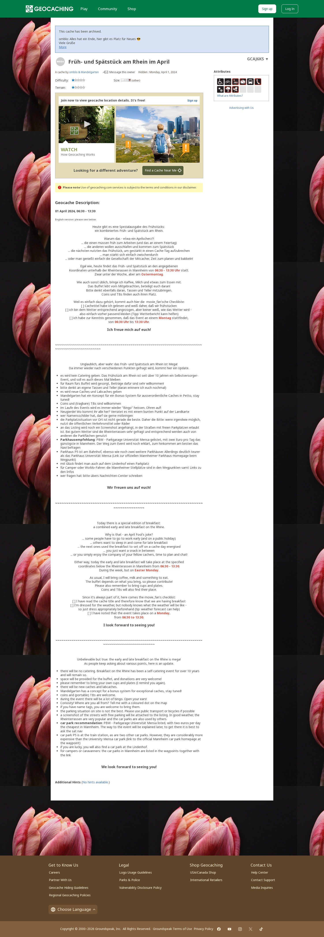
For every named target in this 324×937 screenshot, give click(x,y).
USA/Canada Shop (203, 872)
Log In (289, 9)
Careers (54, 872)
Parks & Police (129, 880)
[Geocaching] (49, 8)
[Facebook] (219, 929)
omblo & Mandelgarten (84, 72)
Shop (132, 8)
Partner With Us (60, 880)
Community (107, 8)
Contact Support (263, 880)
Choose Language (74, 909)
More (63, 47)
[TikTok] (261, 929)
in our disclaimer (185, 187)
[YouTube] (229, 929)
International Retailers (206, 880)
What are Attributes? (230, 96)
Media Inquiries (262, 887)
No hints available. (95, 782)
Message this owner (122, 72)
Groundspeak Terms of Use (172, 929)
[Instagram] (240, 929)
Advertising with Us (241, 108)
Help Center (259, 872)
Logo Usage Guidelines (135, 872)
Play (84, 8)
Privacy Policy (203, 929)
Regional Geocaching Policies (70, 895)
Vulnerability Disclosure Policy (140, 887)
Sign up (267, 9)
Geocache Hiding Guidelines (68, 887)
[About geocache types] (60, 61)
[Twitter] (250, 929)
